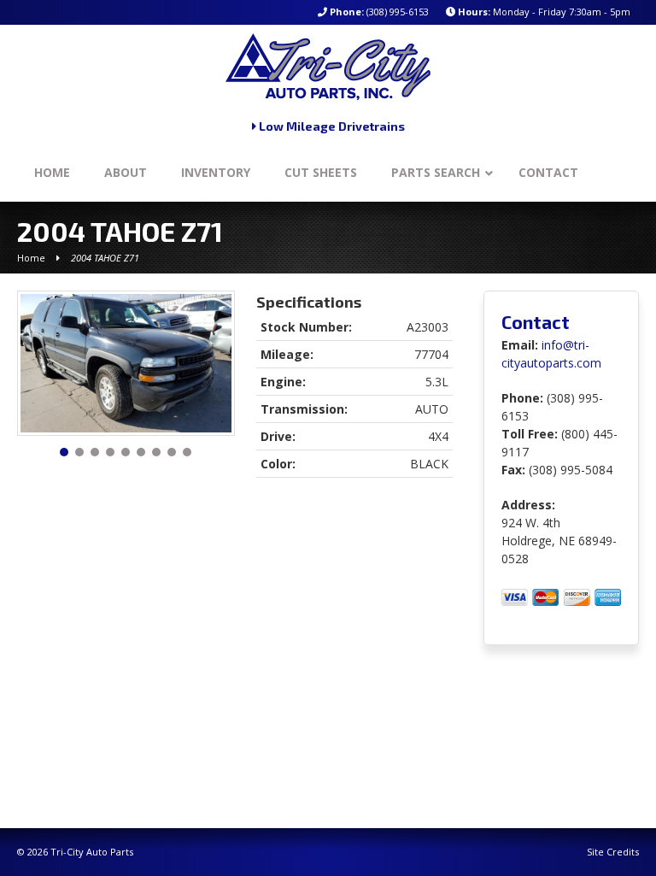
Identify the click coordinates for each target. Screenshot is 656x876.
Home (31, 257)
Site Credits (613, 851)
